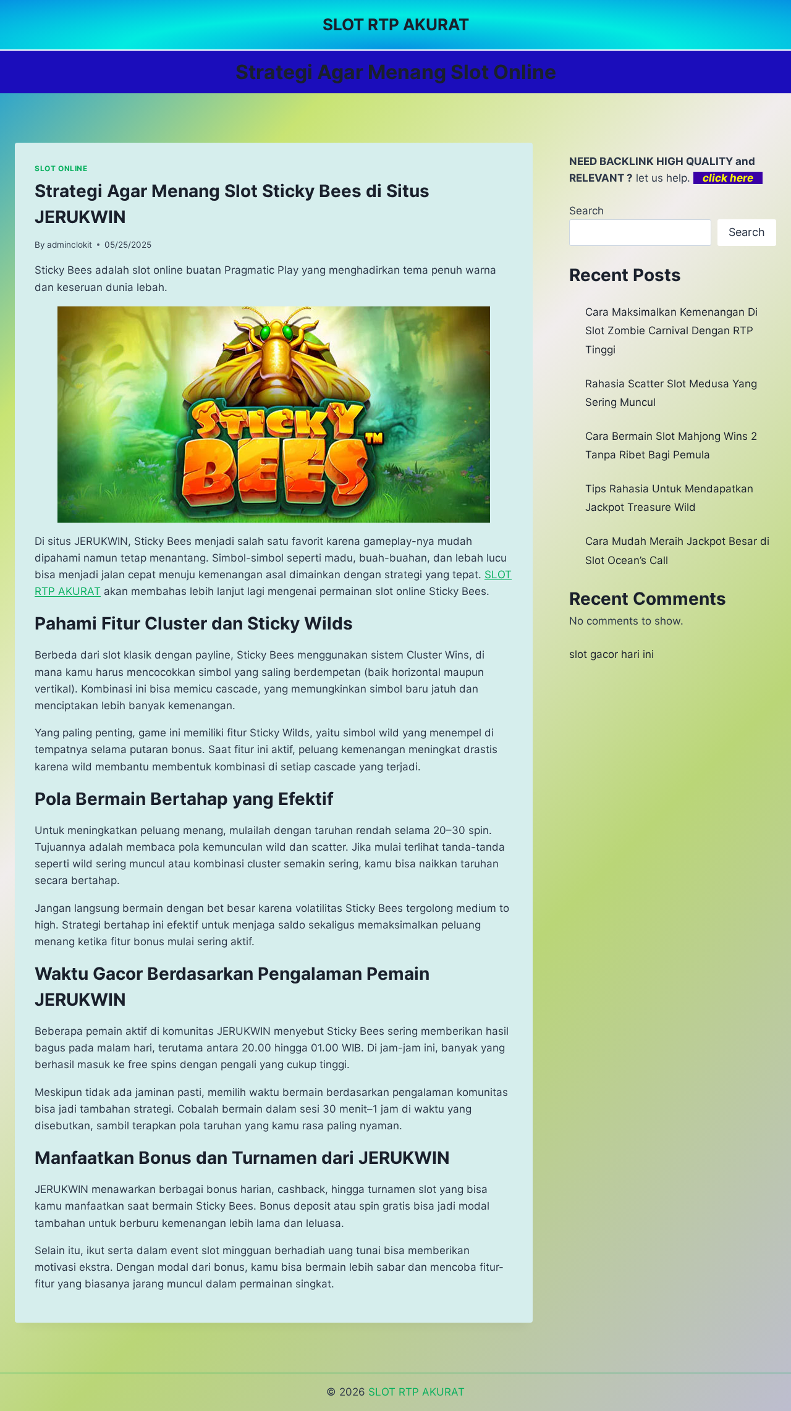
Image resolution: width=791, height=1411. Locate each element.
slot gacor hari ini (611, 654)
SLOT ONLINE (61, 168)
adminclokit (69, 245)
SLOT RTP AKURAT (416, 1392)
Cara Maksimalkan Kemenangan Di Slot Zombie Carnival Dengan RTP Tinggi (671, 331)
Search (586, 210)
